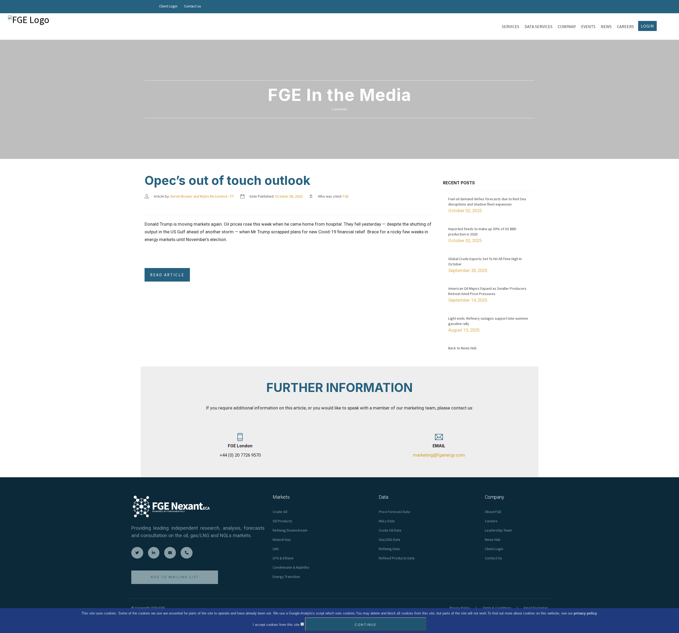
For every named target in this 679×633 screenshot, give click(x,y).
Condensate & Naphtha (291, 567)
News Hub (492, 539)
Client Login (168, 6)
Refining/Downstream (290, 530)
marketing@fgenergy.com (439, 455)
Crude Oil (280, 511)
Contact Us (493, 558)
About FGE (493, 511)
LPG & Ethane (283, 558)
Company (340, 110)
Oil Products (282, 521)
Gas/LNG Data (389, 539)
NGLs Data (387, 521)
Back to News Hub (462, 348)
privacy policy (585, 613)
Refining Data (389, 548)
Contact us (192, 6)
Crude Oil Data (390, 530)
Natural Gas (282, 539)
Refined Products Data (397, 558)
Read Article (167, 274)
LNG (276, 548)
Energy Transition (286, 576)
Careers (491, 521)
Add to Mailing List (175, 577)
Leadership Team (498, 530)
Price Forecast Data (394, 511)
